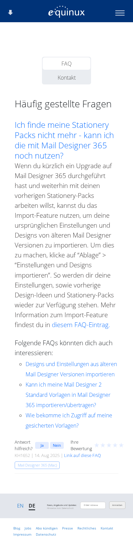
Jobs (28, 528)
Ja (42, 445)
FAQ (66, 63)
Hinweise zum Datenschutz (60, 508)
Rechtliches (86, 528)
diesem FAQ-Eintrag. (81, 324)
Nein (57, 445)
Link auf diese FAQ (82, 455)
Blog (16, 528)
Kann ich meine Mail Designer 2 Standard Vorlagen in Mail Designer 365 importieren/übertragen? (68, 395)
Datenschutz (46, 534)
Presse (67, 528)
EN (20, 505)
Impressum (22, 534)
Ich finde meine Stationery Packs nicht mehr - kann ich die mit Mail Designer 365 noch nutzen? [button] (64, 140)
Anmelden (117, 505)
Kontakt (67, 77)
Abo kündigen (47, 528)
